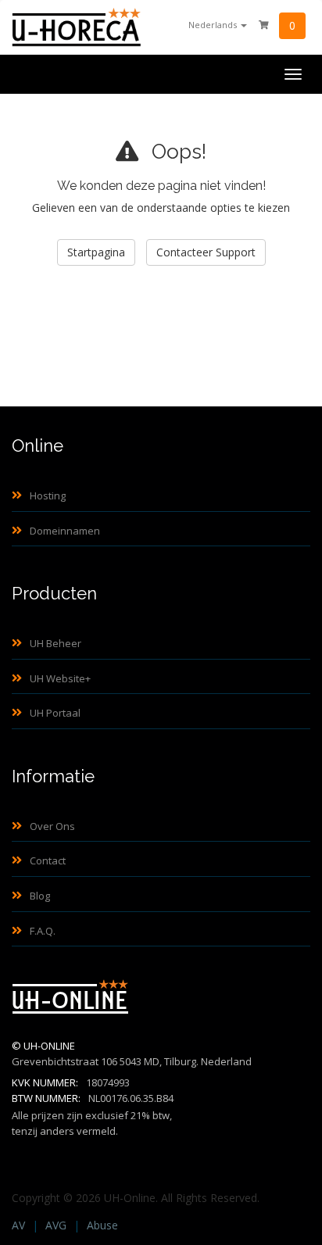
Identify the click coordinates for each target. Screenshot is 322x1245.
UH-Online (49, 1046)
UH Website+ (60, 678)
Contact (48, 860)
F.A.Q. (42, 931)
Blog (40, 896)
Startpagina (96, 252)
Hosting (48, 495)
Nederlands (213, 24)
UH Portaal (55, 713)
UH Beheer (55, 643)
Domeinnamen (65, 531)
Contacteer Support (206, 252)
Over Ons (52, 826)
